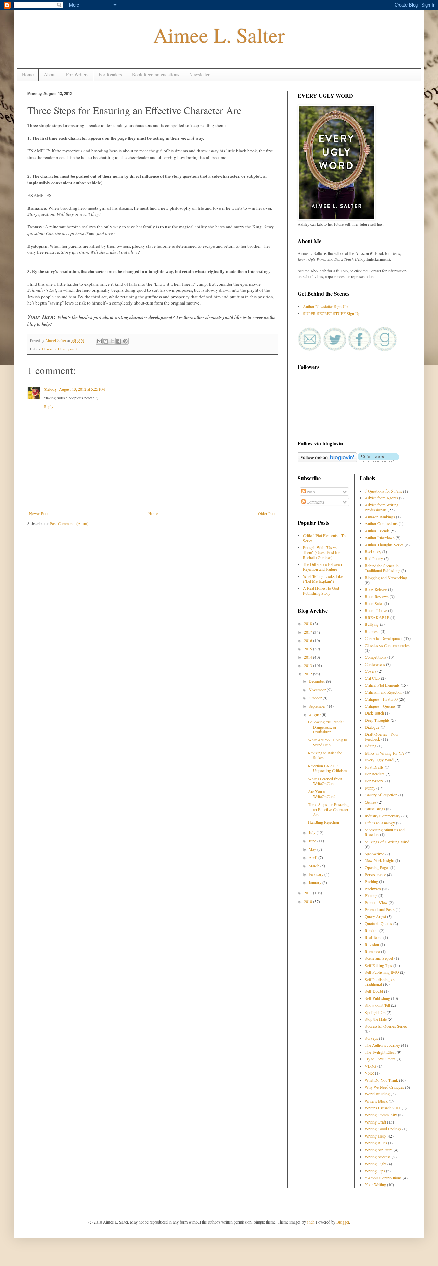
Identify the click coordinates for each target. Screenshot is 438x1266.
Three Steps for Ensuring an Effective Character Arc (328, 809)
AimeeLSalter (56, 340)
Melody (50, 389)
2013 (308, 665)
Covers (370, 671)
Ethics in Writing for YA (384, 753)
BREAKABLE (377, 617)
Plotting (371, 895)
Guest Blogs (375, 808)
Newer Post (38, 513)
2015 (308, 648)
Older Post (266, 513)
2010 (308, 901)
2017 (308, 632)
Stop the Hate (376, 1019)
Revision (372, 944)
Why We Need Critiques (384, 1087)
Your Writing (375, 1184)
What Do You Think (381, 1080)
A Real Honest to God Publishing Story (321, 590)
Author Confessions (381, 523)
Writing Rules (376, 1142)
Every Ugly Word (379, 759)
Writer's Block (376, 1101)
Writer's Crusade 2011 (383, 1107)
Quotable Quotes (378, 923)
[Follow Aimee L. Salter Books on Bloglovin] (327, 460)
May (313, 849)
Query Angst (375, 916)
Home (28, 74)
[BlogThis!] (105, 341)
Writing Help (375, 1136)
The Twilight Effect (380, 1052)
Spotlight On (375, 1012)
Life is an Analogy (380, 823)
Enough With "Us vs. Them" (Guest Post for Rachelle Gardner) (321, 552)
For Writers (77, 74)
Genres (370, 802)
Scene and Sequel (379, 958)
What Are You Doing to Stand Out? (327, 742)
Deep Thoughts (377, 720)
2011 (308, 892)
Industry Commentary (382, 815)
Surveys (371, 1038)
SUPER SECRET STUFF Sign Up (331, 313)
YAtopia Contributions (383, 1177)
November (318, 689)
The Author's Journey (382, 1045)
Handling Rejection (323, 822)
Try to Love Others (380, 1059)
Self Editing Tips (378, 965)
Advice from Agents (381, 497)
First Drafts (374, 767)
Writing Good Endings (383, 1128)
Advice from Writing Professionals (381, 507)
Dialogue (372, 727)
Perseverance (375, 874)
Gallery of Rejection (381, 794)
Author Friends (377, 530)
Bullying (372, 624)
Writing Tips (375, 1171)
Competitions (375, 657)
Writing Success (378, 1156)
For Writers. (374, 780)
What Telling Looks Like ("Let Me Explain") (323, 578)
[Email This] (99, 341)
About (50, 74)
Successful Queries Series (386, 1026)
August (315, 714)
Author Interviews (380, 537)
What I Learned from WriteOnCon (325, 781)
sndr (310, 1222)
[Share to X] (112, 341)
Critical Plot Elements (382, 685)
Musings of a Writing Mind (387, 841)
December (317, 681)
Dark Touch (374, 713)
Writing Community (381, 1114)
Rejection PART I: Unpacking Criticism (327, 768)
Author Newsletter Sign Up (325, 306)
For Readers (110, 74)
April (313, 857)
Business (372, 631)
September (318, 706)
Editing (370, 745)
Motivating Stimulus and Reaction (385, 832)
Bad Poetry (374, 558)
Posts (310, 491)
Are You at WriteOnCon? (321, 794)
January (315, 882)
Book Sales (374, 603)
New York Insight (379, 860)
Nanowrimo (374, 853)
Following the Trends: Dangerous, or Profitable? (326, 726)
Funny (370, 788)
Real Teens (373, 937)
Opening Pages (377, 867)
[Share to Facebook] (118, 341)
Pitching (371, 881)
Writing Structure (378, 1149)
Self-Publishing (377, 998)
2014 (308, 657)
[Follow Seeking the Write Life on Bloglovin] (378, 460)
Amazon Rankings (380, 516)
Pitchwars (373, 888)
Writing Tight (375, 1163)
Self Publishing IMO (382, 972)
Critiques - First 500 (381, 699)
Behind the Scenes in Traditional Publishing (382, 568)
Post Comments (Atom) (69, 523)
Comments (315, 502)
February (316, 874)
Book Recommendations (155, 74)
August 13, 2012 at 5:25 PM (82, 389)
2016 (308, 640)
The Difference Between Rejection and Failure (322, 566)
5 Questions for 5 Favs (383, 491)
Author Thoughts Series (384, 544)
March (314, 865)
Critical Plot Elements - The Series (325, 538)
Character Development (59, 349)
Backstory (373, 551)
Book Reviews (377, 596)
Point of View (376, 902)
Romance (372, 951)
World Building (377, 1093)
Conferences (375, 664)
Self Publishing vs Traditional (380, 982)
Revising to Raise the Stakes (325, 755)
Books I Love (376, 610)
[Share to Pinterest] (125, 341)
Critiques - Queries (380, 706)
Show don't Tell (377, 1005)
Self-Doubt (374, 991)
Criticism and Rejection (383, 692)
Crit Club (372, 678)
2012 (308, 674)
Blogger (342, 1222)
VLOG (370, 1066)
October (316, 697)
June (313, 840)
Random (371, 930)
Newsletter (199, 74)
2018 (308, 623)
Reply (48, 406)
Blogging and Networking (386, 577)
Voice (369, 1073)
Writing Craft (375, 1122)
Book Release (376, 589)
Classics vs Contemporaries (387, 645)
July (313, 832)
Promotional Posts (380, 909)
